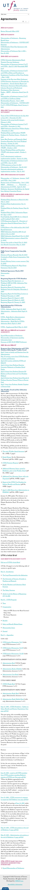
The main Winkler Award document (14, 451)
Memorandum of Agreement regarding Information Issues (12, 339)
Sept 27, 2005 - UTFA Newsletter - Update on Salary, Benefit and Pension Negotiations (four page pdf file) (14, 709)
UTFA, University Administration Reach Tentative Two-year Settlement (13, 61)
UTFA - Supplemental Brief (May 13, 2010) (14, 327)
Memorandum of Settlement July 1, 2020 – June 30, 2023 (13, 52)
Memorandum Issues (9, 628)
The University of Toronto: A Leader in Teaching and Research (14, 580)
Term (4, 603)
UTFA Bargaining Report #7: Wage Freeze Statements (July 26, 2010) (13, 267)
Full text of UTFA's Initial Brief (10, 562)
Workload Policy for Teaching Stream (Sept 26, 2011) (15, 209)
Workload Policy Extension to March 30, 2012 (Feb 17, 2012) (14, 201)
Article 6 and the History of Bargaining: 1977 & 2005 (14, 595)
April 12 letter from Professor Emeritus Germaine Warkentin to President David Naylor (13, 367)
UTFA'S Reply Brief (9, 684)
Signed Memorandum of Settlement (11, 336)
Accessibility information (15, 884)
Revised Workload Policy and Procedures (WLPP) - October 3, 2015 (13, 147)
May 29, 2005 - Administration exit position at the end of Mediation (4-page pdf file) (15, 836)
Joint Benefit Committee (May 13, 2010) (13, 245)
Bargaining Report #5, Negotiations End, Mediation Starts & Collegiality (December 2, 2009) (14, 289)
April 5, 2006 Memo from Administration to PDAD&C (16, 491)
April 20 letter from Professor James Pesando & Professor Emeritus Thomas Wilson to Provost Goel (15, 380)
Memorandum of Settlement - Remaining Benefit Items (13, 39)
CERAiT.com (19, 881)
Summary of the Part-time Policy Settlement (14, 79)
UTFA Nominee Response (10, 463)
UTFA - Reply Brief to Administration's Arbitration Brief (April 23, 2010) (13, 318)
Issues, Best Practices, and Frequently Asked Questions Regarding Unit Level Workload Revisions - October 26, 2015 (14, 141)
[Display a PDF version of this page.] (28, 21)
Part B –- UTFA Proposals (9, 600)
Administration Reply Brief (11, 693)
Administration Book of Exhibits (12, 669)
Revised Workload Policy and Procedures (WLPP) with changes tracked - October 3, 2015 (13, 152)
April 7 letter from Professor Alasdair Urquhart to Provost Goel (14, 385)
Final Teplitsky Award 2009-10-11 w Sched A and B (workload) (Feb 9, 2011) (14, 218)
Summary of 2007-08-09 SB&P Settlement (14, 342)
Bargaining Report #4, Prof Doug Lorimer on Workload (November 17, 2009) (14, 295)
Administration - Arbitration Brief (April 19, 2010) (14, 312)
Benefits (5, 621)
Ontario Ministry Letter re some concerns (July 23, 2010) (15, 262)
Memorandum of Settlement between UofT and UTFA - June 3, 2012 (15, 179)
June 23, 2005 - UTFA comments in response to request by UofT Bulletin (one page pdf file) (14, 798)
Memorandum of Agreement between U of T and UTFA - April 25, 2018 (14, 65)
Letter (2, 275)
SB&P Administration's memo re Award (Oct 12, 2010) (14, 239)
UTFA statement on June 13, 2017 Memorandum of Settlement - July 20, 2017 (14, 166)
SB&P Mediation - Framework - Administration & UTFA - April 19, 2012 (15, 186)
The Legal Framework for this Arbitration (15, 575)
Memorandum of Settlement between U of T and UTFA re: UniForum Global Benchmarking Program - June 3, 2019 (14, 98)
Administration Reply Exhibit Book (13, 699)
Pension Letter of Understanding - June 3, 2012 (15, 183)
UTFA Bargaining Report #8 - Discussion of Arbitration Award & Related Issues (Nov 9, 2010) (14, 223)
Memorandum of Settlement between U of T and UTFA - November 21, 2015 (14, 125)
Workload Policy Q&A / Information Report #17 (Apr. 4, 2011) (14, 213)
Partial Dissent (7, 457)
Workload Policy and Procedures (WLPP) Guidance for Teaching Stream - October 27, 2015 (14, 135)
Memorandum (5, 273)
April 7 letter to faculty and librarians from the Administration (14, 353)
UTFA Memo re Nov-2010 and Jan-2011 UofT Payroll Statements (15, 228)
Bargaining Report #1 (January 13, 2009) (13, 302)
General (5, 631)
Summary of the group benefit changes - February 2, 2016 (13, 121)
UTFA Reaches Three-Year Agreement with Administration (14, 48)
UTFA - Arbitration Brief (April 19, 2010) (13, 309)
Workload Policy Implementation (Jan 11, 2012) (13, 205)
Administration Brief (9, 663)
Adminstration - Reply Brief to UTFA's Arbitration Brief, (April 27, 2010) (12, 322)
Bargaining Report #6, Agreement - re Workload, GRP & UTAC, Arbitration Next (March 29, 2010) (14, 283)
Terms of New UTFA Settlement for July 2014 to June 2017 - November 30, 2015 (15, 117)
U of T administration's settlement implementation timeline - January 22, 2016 (14, 157)
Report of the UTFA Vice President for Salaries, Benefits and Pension (14, 483)
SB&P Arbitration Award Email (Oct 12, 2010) (15, 236)
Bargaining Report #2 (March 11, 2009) (12, 300)
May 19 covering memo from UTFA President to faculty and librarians (14, 358)
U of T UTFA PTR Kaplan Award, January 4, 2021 (15, 106)
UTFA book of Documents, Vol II (13, 648)
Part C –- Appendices (7, 635)
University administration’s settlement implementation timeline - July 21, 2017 (13, 170)
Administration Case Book (10, 675)
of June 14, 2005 (19, 803)
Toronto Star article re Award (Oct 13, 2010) (14, 242)
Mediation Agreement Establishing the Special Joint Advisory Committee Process (15, 190)
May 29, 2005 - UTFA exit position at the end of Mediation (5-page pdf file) (14, 829)
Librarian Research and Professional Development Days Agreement (11, 89)
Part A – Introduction (7, 572)
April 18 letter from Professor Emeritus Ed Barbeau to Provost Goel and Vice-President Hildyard (14, 374)
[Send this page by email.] (25, 21)
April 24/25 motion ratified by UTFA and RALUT (13, 362)
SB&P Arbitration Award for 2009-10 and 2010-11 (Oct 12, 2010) (13, 233)
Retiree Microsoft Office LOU (10, 31)
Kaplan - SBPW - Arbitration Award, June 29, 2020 (14, 93)
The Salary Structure (9, 590)
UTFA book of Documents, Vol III (13, 654)
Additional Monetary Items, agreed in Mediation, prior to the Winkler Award (14, 470)
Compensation (7, 607)
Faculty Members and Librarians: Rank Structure (14, 586)
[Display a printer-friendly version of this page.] (23, 21)
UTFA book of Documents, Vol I (12, 642)
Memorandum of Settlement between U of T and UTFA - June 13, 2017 (14, 162)
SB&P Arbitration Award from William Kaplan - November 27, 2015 (15, 130)
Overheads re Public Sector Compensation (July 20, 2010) (15, 258)
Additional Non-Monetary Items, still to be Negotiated (15, 477)
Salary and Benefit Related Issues (12, 624)
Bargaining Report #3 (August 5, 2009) (12, 298)
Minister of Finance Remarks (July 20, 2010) (14, 255)
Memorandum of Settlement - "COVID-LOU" (15, 103)
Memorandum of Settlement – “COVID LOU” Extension (15, 43)
